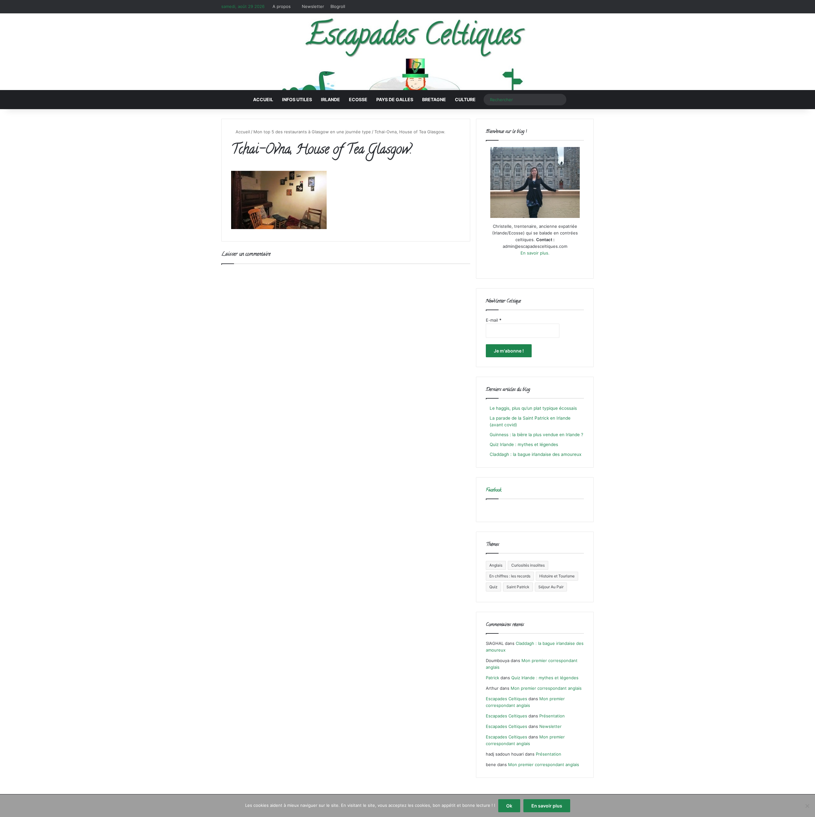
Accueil (263, 99)
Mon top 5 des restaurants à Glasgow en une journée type (312, 131)
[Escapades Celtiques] (407, 53)
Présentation (552, 715)
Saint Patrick (518, 586)
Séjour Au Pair (550, 586)
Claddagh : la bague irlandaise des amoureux (535, 454)
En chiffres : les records (509, 576)
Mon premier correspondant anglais (546, 688)
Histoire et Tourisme (557, 576)
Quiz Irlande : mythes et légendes (524, 444)
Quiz (493, 586)
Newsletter (313, 6)
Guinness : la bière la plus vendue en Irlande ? (536, 434)
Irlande (330, 99)
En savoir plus (546, 805)
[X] (527, 265)
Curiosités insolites (528, 565)
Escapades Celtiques (506, 698)
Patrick (492, 677)
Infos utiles (297, 99)
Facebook (493, 490)
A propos (282, 6)
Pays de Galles (394, 99)
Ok (509, 805)
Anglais (495, 565)
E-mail (493, 320)
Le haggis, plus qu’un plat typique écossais (533, 408)
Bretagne (434, 99)
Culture (465, 99)
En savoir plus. (535, 252)
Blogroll (337, 6)
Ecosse (358, 99)
